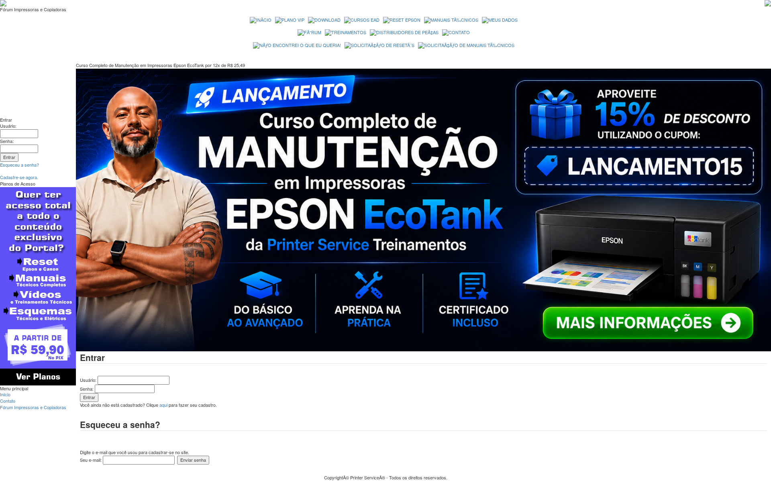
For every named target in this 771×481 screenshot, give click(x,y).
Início (5, 394)
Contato (7, 400)
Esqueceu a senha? (19, 164)
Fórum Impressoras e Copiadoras (33, 407)
